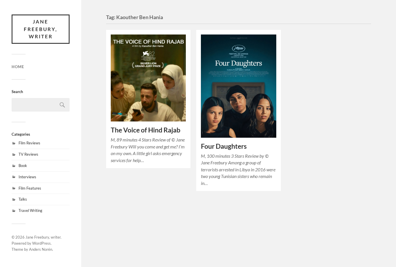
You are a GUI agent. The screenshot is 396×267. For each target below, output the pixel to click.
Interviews (27, 177)
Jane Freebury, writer (40, 29)
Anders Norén (40, 249)
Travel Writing (30, 210)
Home (18, 66)
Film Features (30, 188)
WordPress (41, 243)
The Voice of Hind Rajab (145, 130)
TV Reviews (28, 154)
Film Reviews (29, 143)
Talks (23, 199)
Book (23, 165)
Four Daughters (224, 146)
